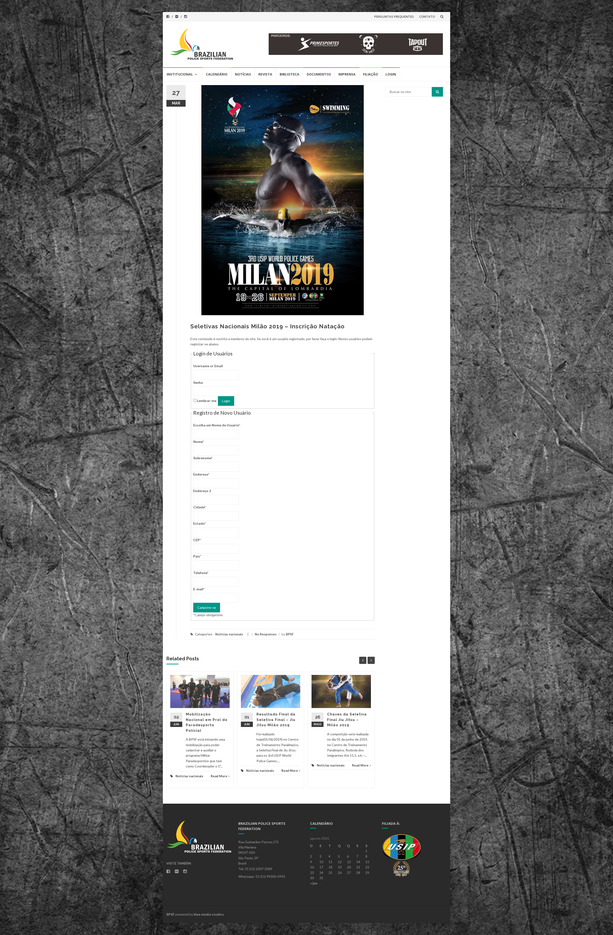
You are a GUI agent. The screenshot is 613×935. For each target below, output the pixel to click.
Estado (199, 523)
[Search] (437, 92)
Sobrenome (202, 458)
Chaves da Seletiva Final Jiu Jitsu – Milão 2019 (347, 719)
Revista (265, 74)
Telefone (200, 573)
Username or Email (208, 366)
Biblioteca (289, 74)
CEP (197, 540)
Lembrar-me (206, 401)
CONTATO (427, 16)
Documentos (319, 74)
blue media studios (209, 914)
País (197, 556)
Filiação (370, 74)
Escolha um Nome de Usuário (216, 425)
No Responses (266, 634)
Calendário (216, 74)
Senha (198, 382)
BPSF (290, 634)
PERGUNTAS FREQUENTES (394, 16)
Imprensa (347, 74)
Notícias (243, 74)
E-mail (198, 589)
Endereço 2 (202, 491)
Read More (219, 776)
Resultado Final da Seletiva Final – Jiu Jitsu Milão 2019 (275, 719)
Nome (198, 442)
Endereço (201, 474)
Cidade (199, 507)
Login (391, 74)
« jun (313, 883)
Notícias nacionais (229, 634)
